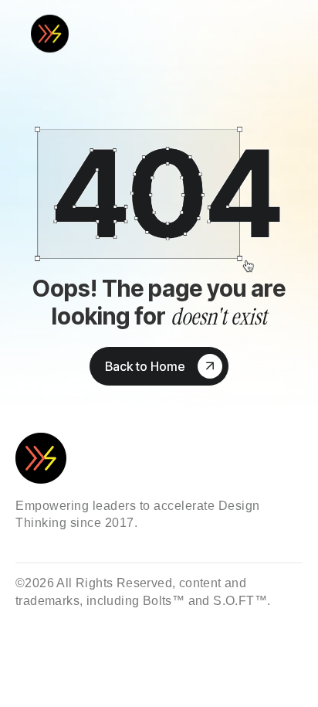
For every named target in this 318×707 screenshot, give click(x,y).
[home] (58, 34)
